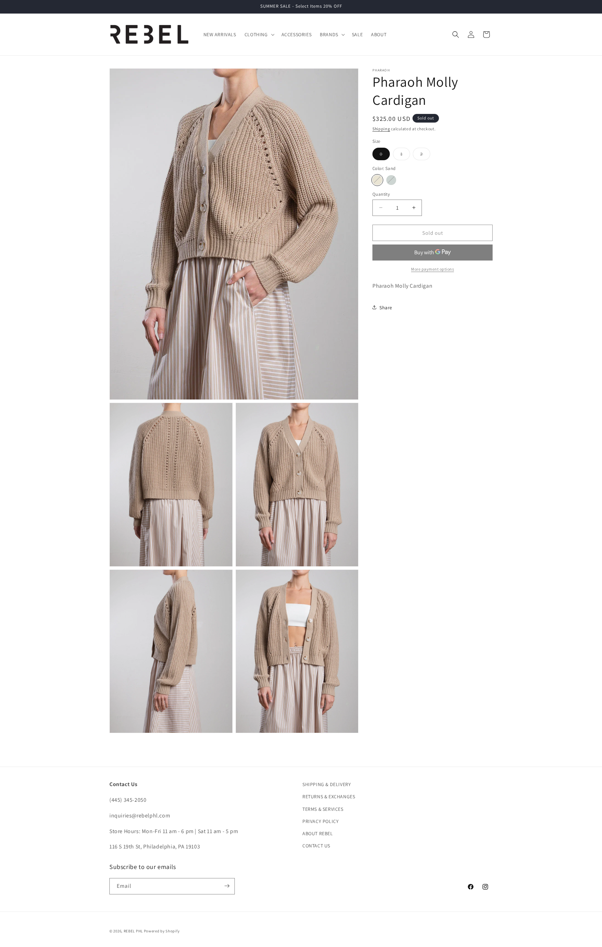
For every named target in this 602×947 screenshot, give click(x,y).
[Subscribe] (226, 886)
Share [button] (385, 307)
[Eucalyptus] (391, 180)
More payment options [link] (432, 268)
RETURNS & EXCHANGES (328, 797)
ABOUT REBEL (317, 833)
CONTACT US (316, 846)
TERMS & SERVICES (323, 809)
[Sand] (377, 180)
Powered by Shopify (162, 931)
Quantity (381, 194)
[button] (258, 34)
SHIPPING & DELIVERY (326, 784)
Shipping (381, 128)
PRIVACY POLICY (320, 821)
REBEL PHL (133, 931)
